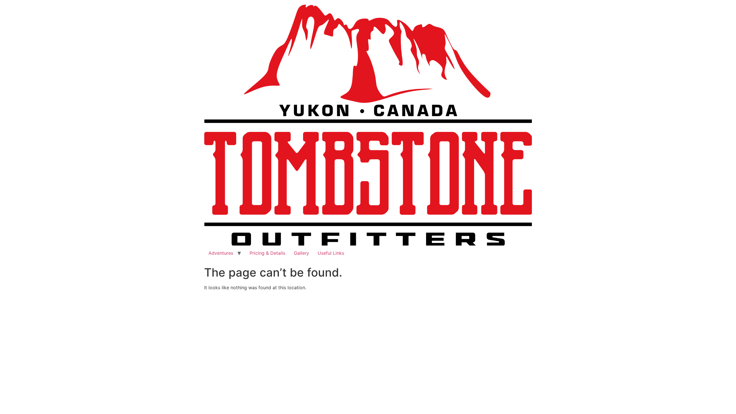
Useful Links (331, 253)
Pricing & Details (267, 253)
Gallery (301, 253)
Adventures (220, 253)
